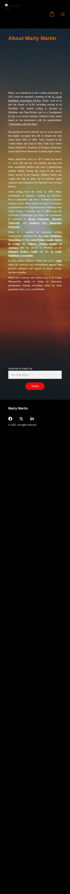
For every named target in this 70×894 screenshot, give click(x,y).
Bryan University (38, 219)
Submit (35, 386)
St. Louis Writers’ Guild (39, 239)
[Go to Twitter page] (21, 419)
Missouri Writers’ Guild (22, 251)
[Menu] (63, 14)
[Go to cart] (52, 14)
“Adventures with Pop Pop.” (23, 124)
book (59, 260)
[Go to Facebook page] (10, 419)
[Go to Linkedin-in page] (32, 419)
